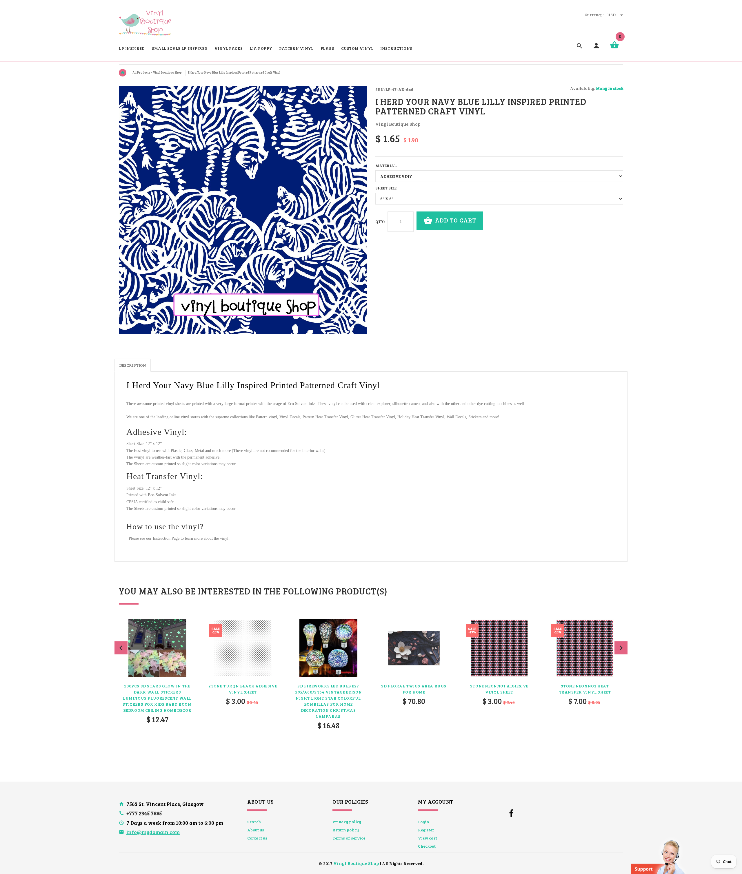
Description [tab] (132, 365)
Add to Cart (455, 220)
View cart (427, 838)
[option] (157, 686)
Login (423, 821)
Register (426, 830)
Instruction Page (166, 538)
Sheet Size (386, 188)
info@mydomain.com (153, 832)
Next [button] (621, 647)
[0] (614, 48)
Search (254, 821)
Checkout (427, 846)
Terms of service (348, 838)
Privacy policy (346, 821)
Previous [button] (121, 647)
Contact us (257, 838)
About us (255, 830)
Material (386, 165)
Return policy (345, 830)
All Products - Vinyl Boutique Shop (157, 72)
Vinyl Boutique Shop (356, 863)
